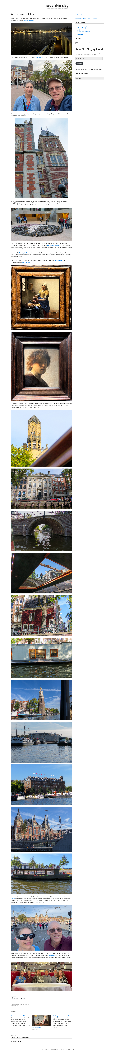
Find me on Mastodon (81, 15)
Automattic (71, 1049)
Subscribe (79, 63)
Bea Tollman (52, 955)
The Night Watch (24, 252)
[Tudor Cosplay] (41, 1020)
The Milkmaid (58, 260)
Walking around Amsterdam (62, 1016)
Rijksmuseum (38, 57)
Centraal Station (28, 20)
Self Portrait (26, 262)
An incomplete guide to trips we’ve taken (86, 18)
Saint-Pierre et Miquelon (83, 26)
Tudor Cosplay (36, 1027)
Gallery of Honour (53, 245)
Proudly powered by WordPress (48, 1049)
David (27, 1004)
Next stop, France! (81, 27)
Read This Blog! (57, 5)
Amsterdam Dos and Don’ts (19, 1016)
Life (17, 1005)
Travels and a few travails (83, 31)
